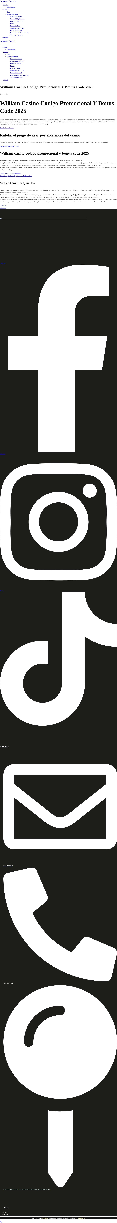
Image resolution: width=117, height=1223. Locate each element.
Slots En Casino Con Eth (7, 128)
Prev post (3, 205)
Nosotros (5, 1214)
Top (1, 1221)
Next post (2, 208)
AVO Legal (45, 1218)
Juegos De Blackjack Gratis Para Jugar (10, 173)
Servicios (5, 1212)
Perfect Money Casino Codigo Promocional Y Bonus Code (16, 176)
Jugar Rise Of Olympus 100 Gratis (9, 146)
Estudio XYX (81, 1218)
